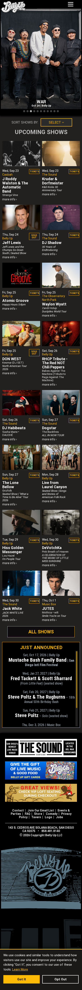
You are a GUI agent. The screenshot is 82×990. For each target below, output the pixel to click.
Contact (18, 810)
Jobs (59, 817)
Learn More (20, 969)
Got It (21, 979)
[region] (41, 688)
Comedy (51, 813)
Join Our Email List (41, 810)
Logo (48, 817)
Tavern (36, 817)
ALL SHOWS (41, 631)
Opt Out (60, 979)
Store (38, 813)
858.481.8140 (50, 831)
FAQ (27, 813)
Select (55, 122)
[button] (24, 111)
